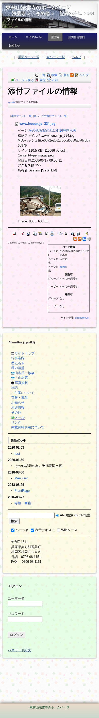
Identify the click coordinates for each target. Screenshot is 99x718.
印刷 (55, 80)
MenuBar (21, 478)
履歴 (43, 80)
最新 (66, 75)
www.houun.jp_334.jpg (38, 124)
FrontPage (22, 491)
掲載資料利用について (27, 427)
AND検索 (66, 515)
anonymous (82, 317)
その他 (43, 13)
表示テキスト (45, 530)
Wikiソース (69, 530)
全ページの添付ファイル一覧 (50, 116)
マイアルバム (34, 37)
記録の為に (71, 13)
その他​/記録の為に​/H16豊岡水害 (52, 130)
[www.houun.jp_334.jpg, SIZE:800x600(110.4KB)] (40, 201)
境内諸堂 (17, 368)
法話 (14, 388)
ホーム (13, 37)
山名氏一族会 (25, 373)
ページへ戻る (24, 80)
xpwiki (11, 102)
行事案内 (17, 358)
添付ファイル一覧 (21, 116)
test (17, 454)
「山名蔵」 (23, 378)
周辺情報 (17, 407)
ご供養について (22, 393)
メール (20, 417)
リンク (16, 422)
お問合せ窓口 (76, 37)
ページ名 (22, 530)
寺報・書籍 (19, 397)
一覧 (42, 75)
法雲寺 (19, 13)
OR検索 (84, 515)
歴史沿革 (17, 363)
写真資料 (21, 383)
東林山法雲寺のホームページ (39, 7)
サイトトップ (25, 353)
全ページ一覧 (55, 57)
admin (63, 266)
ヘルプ (76, 57)
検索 (54, 75)
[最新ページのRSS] (72, 75)
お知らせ (14, 45)
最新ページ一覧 (28, 57)
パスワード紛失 (19, 650)
